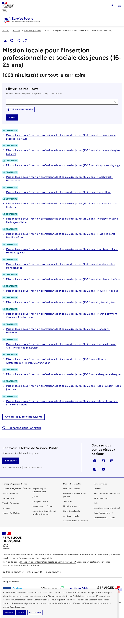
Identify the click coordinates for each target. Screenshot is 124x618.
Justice (35, 496)
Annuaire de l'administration (75, 520)
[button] (25, 40)
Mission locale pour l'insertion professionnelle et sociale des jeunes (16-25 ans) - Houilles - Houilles (62, 290)
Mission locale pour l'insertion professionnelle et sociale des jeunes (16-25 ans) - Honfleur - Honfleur (63, 279)
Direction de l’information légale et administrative (46, 561)
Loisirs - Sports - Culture (43, 506)
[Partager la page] (18, 40)
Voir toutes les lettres (33, 467)
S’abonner (10, 460)
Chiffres (97, 488)
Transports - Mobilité (11, 513)
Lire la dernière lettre (11, 467)
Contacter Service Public (104, 517)
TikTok (103, 461)
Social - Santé (8, 498)
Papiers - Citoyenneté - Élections (16, 488)
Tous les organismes (32, 30)
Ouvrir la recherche (111, 4)
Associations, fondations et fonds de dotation (44, 513)
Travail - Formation (10, 503)
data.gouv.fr (52, 571)
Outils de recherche (71, 511)
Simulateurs (68, 501)
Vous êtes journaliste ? (103, 513)
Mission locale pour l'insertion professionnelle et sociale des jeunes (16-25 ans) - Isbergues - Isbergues (63, 374)
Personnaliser (35, 612)
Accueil (5, 30)
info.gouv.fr (33, 571)
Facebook (95, 461)
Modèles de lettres (71, 506)
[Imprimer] (12, 40)
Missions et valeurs (101, 498)
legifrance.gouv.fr (11, 571)
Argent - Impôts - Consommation (40, 490)
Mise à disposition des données (107, 493)
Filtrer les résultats (34, 91)
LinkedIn (112, 461)
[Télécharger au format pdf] (5, 40)
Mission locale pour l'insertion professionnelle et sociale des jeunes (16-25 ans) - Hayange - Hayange (63, 165)
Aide (96, 503)
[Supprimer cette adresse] (114, 102)
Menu (119, 6)
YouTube (103, 469)
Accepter (9, 612)
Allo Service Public (71, 516)
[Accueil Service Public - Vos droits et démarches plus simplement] (22, 23)
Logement (6, 508)
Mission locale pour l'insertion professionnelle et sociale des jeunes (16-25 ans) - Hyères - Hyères (60, 302)
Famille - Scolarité (10, 493)
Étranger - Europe (40, 501)
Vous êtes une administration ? (107, 508)
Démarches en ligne (71, 488)
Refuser (21, 612)
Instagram (95, 469)
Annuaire (16, 30)
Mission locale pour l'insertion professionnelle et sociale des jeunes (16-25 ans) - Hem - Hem (58, 192)
